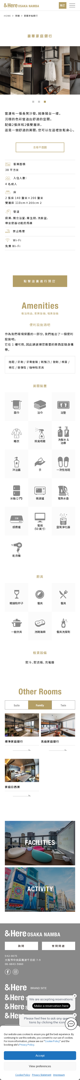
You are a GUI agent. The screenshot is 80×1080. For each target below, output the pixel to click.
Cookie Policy (52, 1041)
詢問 (21, 946)
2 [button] (40, 103)
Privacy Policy (26, 1044)
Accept (40, 1055)
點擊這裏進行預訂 (40, 281)
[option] (40, 70)
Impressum (59, 1074)
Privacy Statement (41, 1074)
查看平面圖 (40, 147)
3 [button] (46, 103)
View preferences (40, 1066)
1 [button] (34, 103)
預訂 (62, 5)
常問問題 (58, 946)
